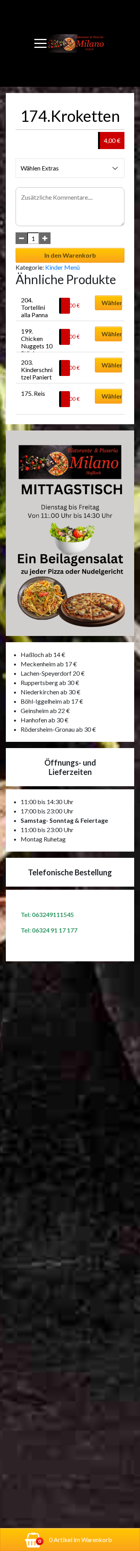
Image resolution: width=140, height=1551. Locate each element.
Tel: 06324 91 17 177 (49, 930)
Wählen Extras (40, 168)
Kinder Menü (62, 267)
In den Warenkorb (70, 255)
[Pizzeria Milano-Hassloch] (76, 43)
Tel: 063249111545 (47, 914)
